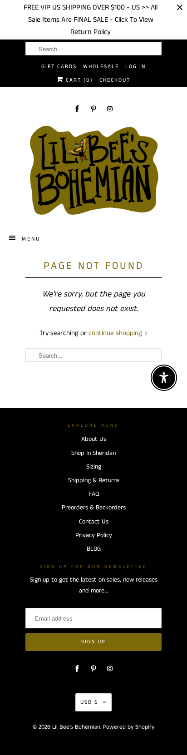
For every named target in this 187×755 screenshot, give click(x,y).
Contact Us (93, 521)
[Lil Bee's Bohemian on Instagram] (110, 109)
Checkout (114, 80)
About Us (93, 439)
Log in (135, 66)
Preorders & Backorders (94, 507)
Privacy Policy (93, 535)
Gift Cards (59, 66)
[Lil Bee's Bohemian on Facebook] (77, 109)
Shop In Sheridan (93, 453)
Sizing (93, 466)
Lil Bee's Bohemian (76, 727)
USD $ (89, 702)
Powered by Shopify (128, 727)
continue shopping (116, 333)
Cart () (78, 80)
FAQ (94, 493)
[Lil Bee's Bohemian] (93, 170)
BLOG (94, 548)
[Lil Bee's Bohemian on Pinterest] (93, 109)
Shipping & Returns (93, 480)
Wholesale (101, 66)
